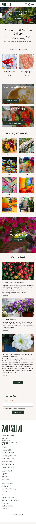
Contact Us (5, 509)
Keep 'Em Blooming (9, 319)
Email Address (7, 401)
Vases (26, 194)
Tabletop (9, 214)
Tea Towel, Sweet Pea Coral (26, 72)
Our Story (5, 486)
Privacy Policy (6, 503)
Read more (5, 296)
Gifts (26, 174)
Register (4, 474)
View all (18, 382)
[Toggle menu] (32, 4)
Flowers (9, 155)
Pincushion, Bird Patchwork (9, 72)
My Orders (5, 477)
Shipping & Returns (8, 497)
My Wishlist (5, 479)
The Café (4, 492)
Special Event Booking (9, 489)
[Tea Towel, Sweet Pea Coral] (26, 61)
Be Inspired (18, 240)
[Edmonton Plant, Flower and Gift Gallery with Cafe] (6, 4)
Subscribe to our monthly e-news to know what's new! (15, 408)
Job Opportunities (7, 506)
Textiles (9, 194)
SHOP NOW (18, 19)
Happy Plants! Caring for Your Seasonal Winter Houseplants (17, 355)
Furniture (27, 214)
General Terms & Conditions (10, 500)
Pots (9, 174)
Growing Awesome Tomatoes (13, 282)
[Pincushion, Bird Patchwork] (9, 61)
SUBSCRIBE (18, 412)
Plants (27, 155)
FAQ (3, 494)
